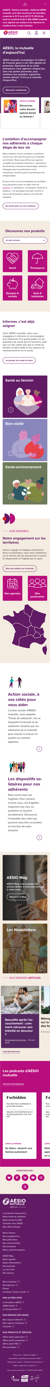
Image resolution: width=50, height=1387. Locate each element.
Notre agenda (9, 1259)
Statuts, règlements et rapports (24, 1365)
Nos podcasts (9, 1266)
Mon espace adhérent (14, 1319)
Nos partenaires (10, 1239)
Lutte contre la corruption (16, 1370)
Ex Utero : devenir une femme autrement (18, 1150)
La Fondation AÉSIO (13, 1302)
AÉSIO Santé (10, 1305)
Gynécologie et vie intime (15, 1040)
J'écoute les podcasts (13, 1084)
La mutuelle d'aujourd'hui (14, 1213)
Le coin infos (9, 1269)
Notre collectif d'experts (14, 1249)
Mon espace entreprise (15, 1323)
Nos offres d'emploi (12, 1226)
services (6, 187)
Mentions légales (30, 1355)
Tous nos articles (11, 1051)
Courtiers (8, 1326)
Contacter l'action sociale (16, 1291)
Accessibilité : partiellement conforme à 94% (25, 1358)
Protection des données (33, 1362)
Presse (6, 1288)
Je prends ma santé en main (19, 360)
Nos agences (10, 1285)
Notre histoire (9, 1232)
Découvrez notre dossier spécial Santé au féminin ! (28, 111)
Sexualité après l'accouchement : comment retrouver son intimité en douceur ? (19, 1027)
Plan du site (17, 1355)
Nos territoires (9, 1246)
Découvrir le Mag (18, 896)
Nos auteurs (8, 1272)
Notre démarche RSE (12, 1219)
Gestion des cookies (35, 1370)
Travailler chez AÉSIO (13, 1223)
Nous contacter (11, 1281)
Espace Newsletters (12, 1262)
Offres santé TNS (12, 1343)
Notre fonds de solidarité (14, 1216)
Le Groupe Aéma (12, 1309)
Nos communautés (11, 1243)
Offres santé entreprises (15, 1340)
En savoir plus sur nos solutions (21, 205)
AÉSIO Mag (8, 1255)
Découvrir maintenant (16, 90)
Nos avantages (11, 1347)
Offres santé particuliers (15, 1336)
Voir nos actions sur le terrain (20, 568)
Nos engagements (11, 1236)
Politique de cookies (14, 1362)
